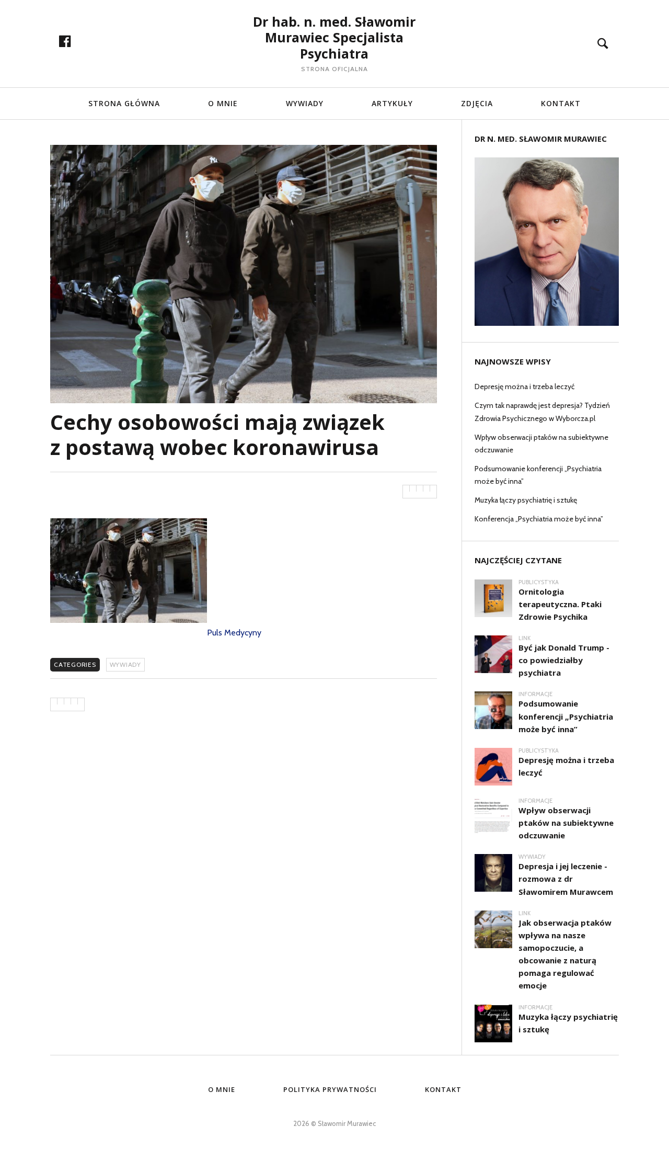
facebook (76, 41)
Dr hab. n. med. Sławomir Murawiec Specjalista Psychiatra (334, 37)
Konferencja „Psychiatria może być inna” (539, 519)
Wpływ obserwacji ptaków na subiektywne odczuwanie (541, 443)
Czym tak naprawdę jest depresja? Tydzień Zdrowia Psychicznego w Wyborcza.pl (542, 412)
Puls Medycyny (234, 633)
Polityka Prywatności (330, 1089)
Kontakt (561, 103)
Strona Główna (124, 103)
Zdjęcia (477, 103)
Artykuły (392, 103)
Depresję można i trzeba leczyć (524, 386)
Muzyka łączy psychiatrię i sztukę (526, 500)
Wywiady (305, 103)
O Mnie (223, 103)
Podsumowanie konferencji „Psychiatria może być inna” (538, 475)
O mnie (221, 1089)
